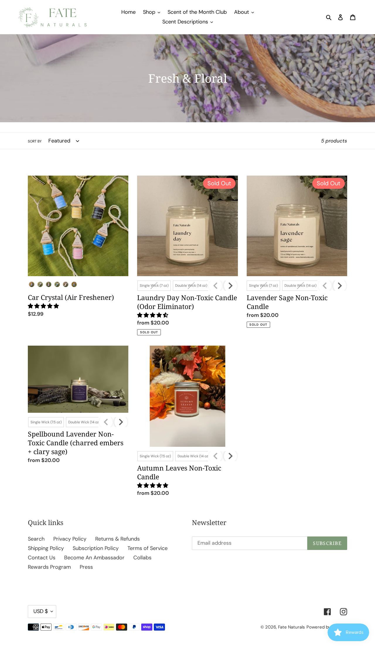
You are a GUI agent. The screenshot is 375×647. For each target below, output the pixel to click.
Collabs (142, 557)
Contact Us (41, 557)
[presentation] (230, 285)
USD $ (40, 611)
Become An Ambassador (94, 557)
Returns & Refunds (117, 538)
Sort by (35, 141)
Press (86, 566)
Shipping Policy (46, 548)
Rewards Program (49, 566)
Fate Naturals (291, 627)
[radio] (31, 284)
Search (36, 538)
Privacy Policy (69, 538)
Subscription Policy (96, 548)
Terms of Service (147, 548)
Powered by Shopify (326, 627)
